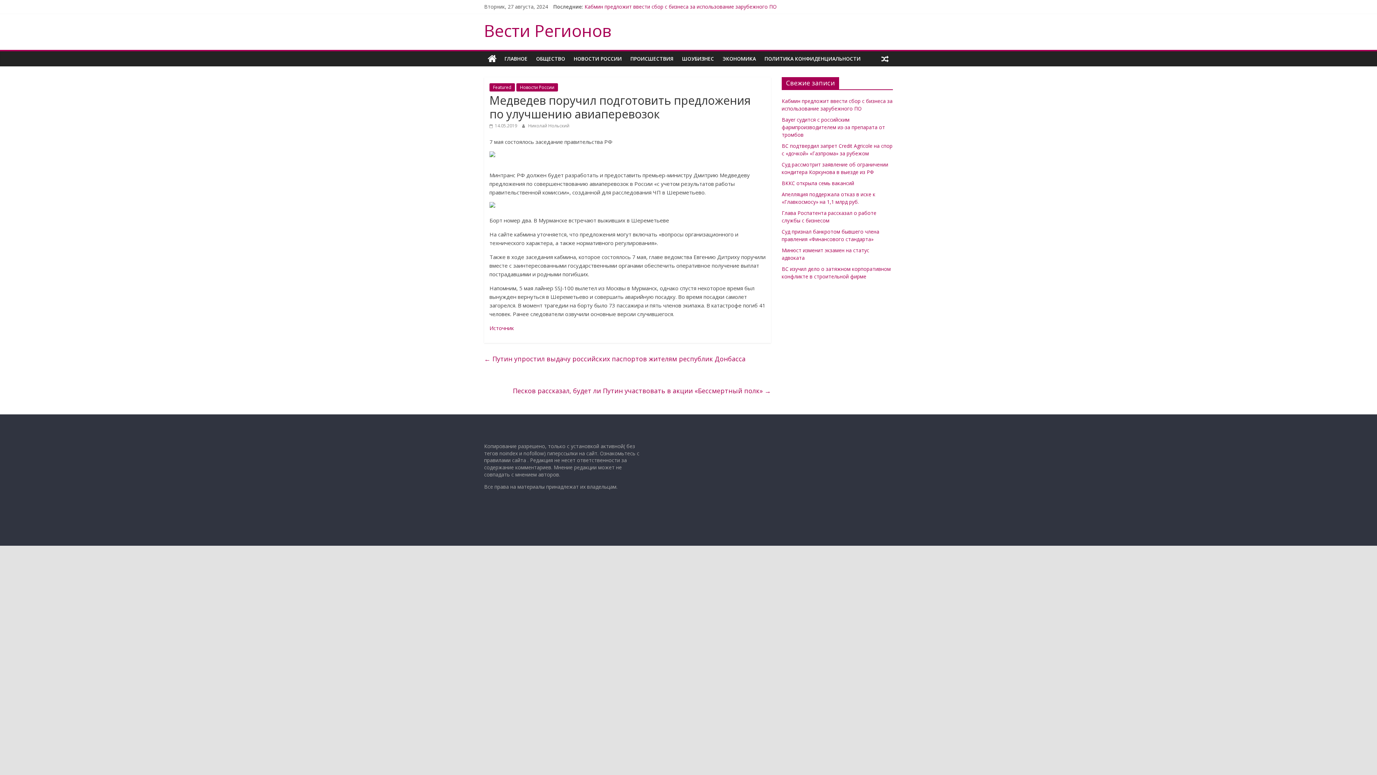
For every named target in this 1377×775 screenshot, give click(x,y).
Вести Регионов (547, 30)
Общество (550, 58)
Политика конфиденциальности (813, 58)
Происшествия (651, 58)
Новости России (598, 58)
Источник (501, 328)
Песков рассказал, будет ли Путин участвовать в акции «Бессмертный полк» (642, 390)
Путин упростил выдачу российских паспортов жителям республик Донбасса (615, 358)
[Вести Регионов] (492, 58)
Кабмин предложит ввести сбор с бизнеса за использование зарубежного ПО (681, 6)
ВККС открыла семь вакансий (818, 183)
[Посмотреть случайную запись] (885, 58)
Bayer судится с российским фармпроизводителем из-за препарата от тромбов (833, 127)
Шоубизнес (698, 58)
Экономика (739, 58)
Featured (502, 87)
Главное (516, 58)
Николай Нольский (548, 126)
